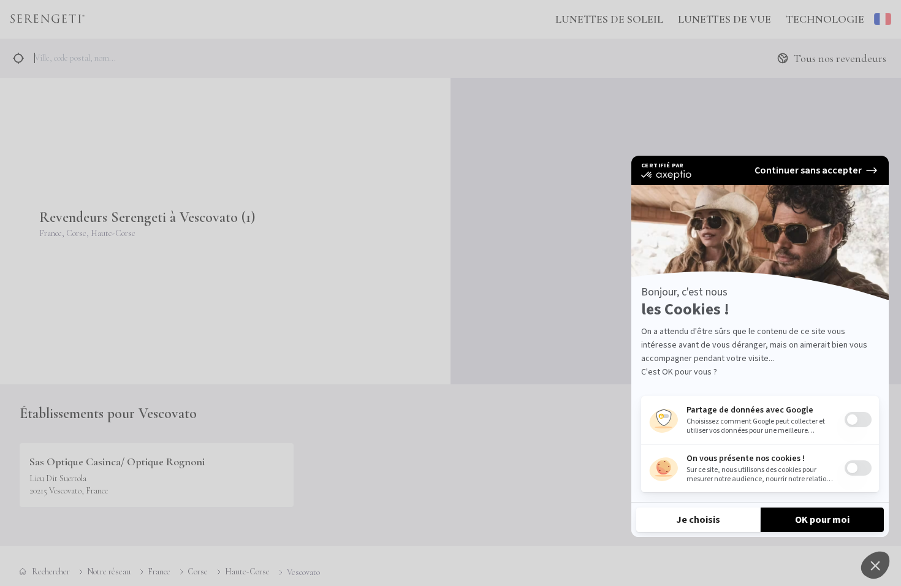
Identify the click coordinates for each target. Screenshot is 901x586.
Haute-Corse (247, 571)
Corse (198, 571)
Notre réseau (109, 571)
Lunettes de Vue (724, 19)
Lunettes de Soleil (609, 19)
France (159, 571)
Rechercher (51, 571)
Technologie (825, 19)
